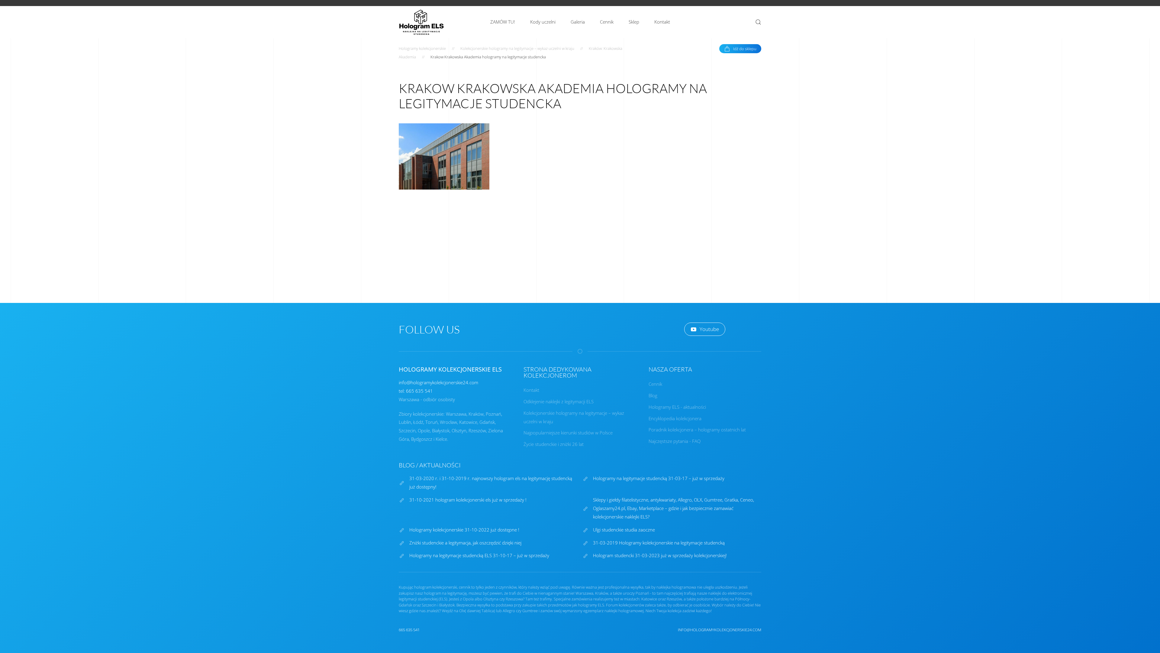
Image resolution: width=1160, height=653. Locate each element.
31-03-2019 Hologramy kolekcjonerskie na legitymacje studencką (659, 543)
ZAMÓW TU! (502, 22)
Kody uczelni (543, 22)
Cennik (607, 22)
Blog (653, 395)
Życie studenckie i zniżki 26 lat (554, 444)
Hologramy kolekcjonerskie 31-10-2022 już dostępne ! (464, 530)
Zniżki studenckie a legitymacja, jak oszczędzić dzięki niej (465, 543)
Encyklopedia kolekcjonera (675, 418)
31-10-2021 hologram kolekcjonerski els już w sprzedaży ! (468, 500)
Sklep (634, 22)
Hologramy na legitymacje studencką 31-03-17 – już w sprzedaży (658, 478)
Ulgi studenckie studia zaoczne (624, 530)
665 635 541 (409, 629)
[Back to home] (421, 22)
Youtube (709, 329)
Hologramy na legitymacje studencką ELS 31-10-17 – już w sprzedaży (479, 555)
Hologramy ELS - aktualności (677, 407)
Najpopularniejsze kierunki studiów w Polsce (568, 433)
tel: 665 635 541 (416, 391)
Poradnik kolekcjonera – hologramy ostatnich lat (697, 430)
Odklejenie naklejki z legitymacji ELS (559, 401)
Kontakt (662, 22)
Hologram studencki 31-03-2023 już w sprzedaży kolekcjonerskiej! (660, 555)
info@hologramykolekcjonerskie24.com (438, 382)
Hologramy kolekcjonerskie (422, 48)
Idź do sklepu (744, 48)
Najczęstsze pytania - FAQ (675, 441)
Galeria (578, 22)
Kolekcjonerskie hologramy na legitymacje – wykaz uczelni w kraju (517, 48)
